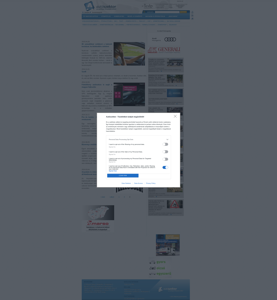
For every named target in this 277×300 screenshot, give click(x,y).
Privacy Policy (150, 183)
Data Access (138, 183)
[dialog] (138, 150)
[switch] (165, 144)
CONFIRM (123, 175)
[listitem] (138, 139)
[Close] (176, 117)
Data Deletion (126, 183)
